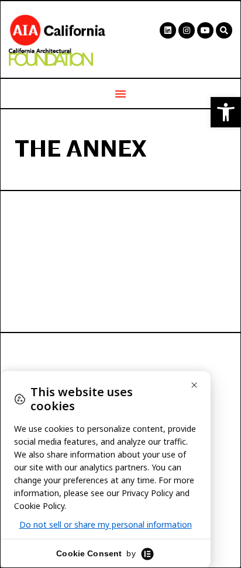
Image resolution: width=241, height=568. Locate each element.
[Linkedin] (168, 30)
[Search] (224, 30)
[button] (226, 112)
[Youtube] (205, 30)
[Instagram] (186, 30)
